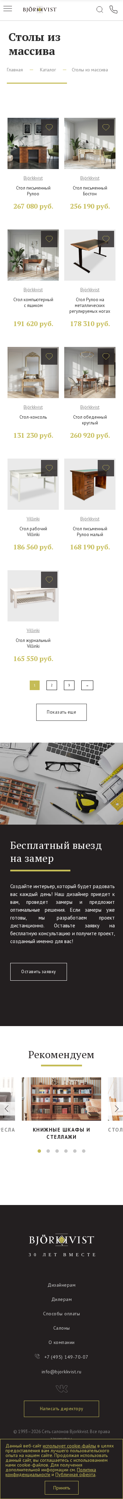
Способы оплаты (61, 1314)
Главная (15, 70)
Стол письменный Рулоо (33, 191)
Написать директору (61, 1409)
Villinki (33, 519)
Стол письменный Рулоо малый (90, 531)
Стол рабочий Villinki (33, 531)
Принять (61, 1487)
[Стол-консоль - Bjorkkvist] (33, 372)
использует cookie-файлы (69, 1446)
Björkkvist (33, 178)
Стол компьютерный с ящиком (33, 302)
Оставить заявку (38, 972)
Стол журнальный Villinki (33, 643)
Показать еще (61, 712)
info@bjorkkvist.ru (62, 1372)
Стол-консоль (33, 417)
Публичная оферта (75, 1474)
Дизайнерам (61, 1285)
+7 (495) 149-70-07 (66, 1357)
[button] (39, 1151)
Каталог (48, 70)
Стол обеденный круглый (90, 420)
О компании (62, 1342)
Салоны (61, 1328)
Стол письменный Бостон (90, 191)
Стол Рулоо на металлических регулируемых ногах (89, 305)
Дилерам (61, 1299)
